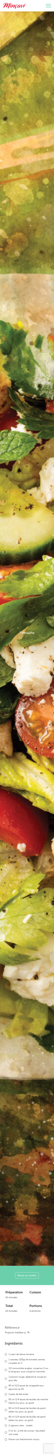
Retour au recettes (27, 1275)
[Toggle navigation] (48, 6)
